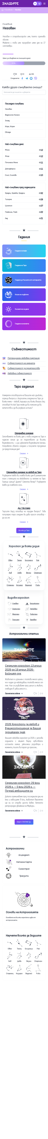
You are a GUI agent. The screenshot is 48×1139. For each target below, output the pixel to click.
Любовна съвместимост (20, 373)
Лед (6, 218)
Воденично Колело (12, 115)
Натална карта (24, 862)
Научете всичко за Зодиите (23, 935)
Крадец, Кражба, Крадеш (15, 193)
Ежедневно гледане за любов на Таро (24, 472)
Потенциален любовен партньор (24, 358)
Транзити (24, 876)
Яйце (7, 156)
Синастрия (24, 868)
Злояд (7, 120)
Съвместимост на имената (21, 363)
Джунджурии (10, 169)
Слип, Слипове (11, 175)
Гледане (23, 453)
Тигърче (8, 199)
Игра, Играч (10, 126)
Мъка (7, 150)
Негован (8, 109)
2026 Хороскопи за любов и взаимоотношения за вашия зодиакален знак (23, 728)
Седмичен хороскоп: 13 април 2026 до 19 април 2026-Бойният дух (23, 669)
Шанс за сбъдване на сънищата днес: (17, 60)
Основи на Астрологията (22, 912)
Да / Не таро (24, 508)
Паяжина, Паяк (11, 212)
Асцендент (24, 855)
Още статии (22, 822)
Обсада (8, 132)
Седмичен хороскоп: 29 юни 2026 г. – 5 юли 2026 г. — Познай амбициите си (22, 787)
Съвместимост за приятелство (24, 368)
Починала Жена (11, 162)
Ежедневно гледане (24, 433)
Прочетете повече (12, 693)
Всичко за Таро (24, 530)
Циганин (8, 205)
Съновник (7, 24)
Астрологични (15, 848)
